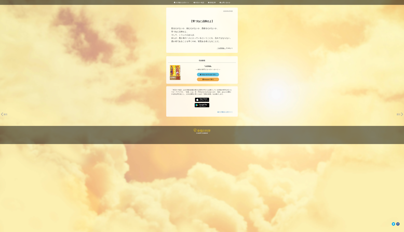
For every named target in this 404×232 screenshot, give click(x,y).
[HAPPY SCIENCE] (202, 130)
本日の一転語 (199, 2)
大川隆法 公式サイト (182, 2)
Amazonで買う (209, 79)
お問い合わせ (225, 2)
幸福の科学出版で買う (209, 74)
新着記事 (212, 2)
